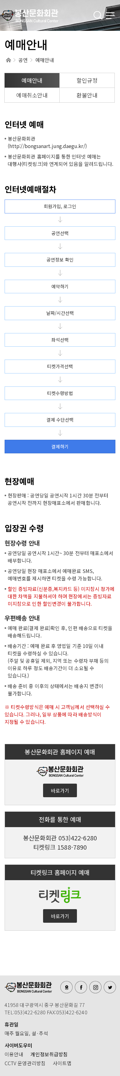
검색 (98, 15)
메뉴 (111, 15)
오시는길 (66, 987)
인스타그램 (95, 987)
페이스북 (81, 987)
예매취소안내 (32, 95)
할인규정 (87, 80)
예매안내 (32, 80)
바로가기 (60, 790)
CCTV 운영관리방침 (25, 1063)
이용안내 (14, 1054)
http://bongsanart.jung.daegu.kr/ (47, 146)
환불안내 (87, 95)
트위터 (110, 987)
